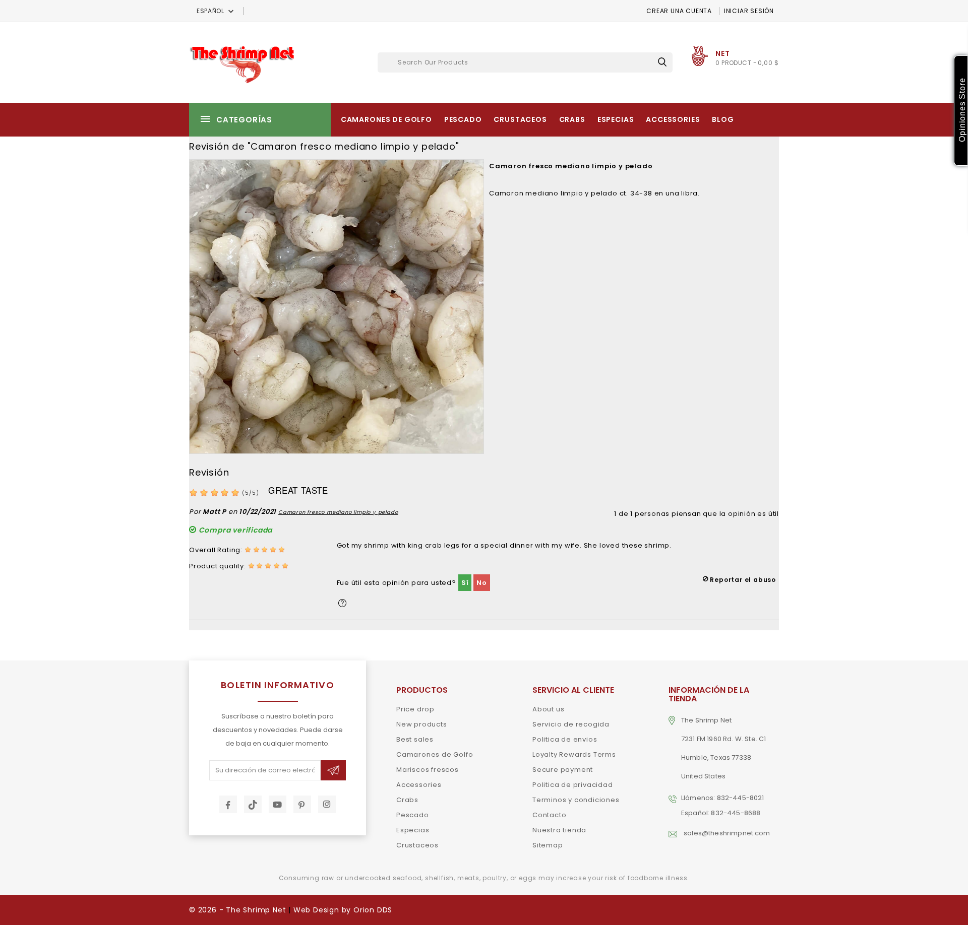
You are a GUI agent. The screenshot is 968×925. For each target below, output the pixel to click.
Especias (615, 119)
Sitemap (547, 845)
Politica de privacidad (572, 784)
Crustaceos (520, 119)
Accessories (673, 119)
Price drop (415, 709)
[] (662, 61)
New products (421, 724)
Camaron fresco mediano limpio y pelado (338, 512)
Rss (253, 804)
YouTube (277, 804)
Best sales (415, 739)
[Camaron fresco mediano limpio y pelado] (336, 306)
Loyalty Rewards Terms (574, 754)
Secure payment (562, 769)
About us (548, 709)
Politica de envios (564, 739)
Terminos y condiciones (576, 800)
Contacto (549, 815)
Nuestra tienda (559, 830)
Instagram (327, 804)
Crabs (572, 119)
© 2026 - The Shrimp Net (237, 910)
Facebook (228, 804)
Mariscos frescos (427, 769)
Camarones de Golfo (386, 119)
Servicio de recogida (571, 724)
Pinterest (302, 804)
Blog (723, 119)
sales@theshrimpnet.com (727, 833)
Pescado (463, 119)
